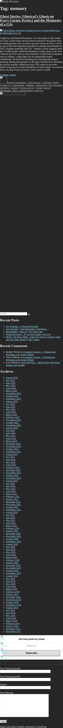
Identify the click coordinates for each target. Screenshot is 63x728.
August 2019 (12, 576)
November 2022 (13, 473)
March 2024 (11, 441)
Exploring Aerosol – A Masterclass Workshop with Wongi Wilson (31, 353)
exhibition (4, 88)
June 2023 (10, 459)
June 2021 (10, 518)
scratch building (26, 90)
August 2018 (12, 607)
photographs (5, 90)
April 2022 (11, 491)
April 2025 (11, 412)
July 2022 (10, 483)
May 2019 (10, 584)
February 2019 (12, 592)
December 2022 (13, 470)
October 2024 (12, 422)
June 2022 (10, 486)
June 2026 (10, 383)
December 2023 (13, 443)
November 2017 (13, 631)
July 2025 (10, 404)
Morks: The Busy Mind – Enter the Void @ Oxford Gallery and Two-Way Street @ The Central (33, 338)
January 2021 (12, 531)
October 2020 (12, 539)
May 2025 (10, 409)
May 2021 (10, 520)
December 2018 (13, 597)
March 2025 (11, 414)
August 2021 (12, 512)
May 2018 (10, 615)
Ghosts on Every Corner (31, 88)
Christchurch (41, 85)
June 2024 (10, 433)
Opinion (16, 85)
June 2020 (10, 549)
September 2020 (13, 541)
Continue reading (8, 75)
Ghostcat (14, 88)
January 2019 (12, 594)
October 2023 (12, 449)
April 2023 (11, 465)
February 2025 (12, 417)
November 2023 (13, 446)
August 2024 (12, 428)
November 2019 (13, 568)
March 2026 (11, 391)
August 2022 (12, 481)
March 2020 (11, 557)
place (15, 90)
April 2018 (11, 618)
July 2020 (10, 547)
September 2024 (13, 425)
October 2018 (12, 602)
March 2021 (11, 525)
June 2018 (10, 613)
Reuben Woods (14, 82)
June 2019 (10, 581)
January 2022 (12, 499)
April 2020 (11, 555)
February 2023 (12, 467)
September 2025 (13, 399)
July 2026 (10, 380)
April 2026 (11, 388)
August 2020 (12, 544)
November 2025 (13, 393)
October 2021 (12, 507)
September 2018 (13, 605)
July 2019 (10, 578)
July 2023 (10, 457)
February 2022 (12, 496)
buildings (30, 85)
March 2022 (11, 494)
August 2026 (12, 377)
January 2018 (12, 626)
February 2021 (12, 528)
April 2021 (11, 523)
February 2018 (12, 623)
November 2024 (13, 420)
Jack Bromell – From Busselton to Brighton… (27, 329)
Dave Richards (55, 85)
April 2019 (11, 586)
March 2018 (11, 621)
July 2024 (10, 430)
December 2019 (13, 565)
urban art (38, 90)
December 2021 (13, 502)
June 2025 (10, 406)
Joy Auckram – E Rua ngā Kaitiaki (22, 326)
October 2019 (12, 570)
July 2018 (10, 610)
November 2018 (13, 599)
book (22, 85)
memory (47, 88)
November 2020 (13, 536)
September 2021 (13, 510)
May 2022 (10, 488)
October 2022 (12, 475)
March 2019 (11, 589)
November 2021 (13, 504)
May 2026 (10, 385)
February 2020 (12, 560)
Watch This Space (8, 726)
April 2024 (11, 438)
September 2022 (13, 478)
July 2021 (10, 515)
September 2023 (13, 451)
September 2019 (13, 573)
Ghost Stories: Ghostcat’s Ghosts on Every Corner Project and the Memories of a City (30, 20)
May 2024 (10, 436)
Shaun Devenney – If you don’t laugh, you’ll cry (28, 334)
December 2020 (13, 533)
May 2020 (10, 552)
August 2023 (12, 454)
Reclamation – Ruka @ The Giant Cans (24, 331)
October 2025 (12, 396)
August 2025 (12, 401)
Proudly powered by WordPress (32, 726)
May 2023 (10, 462)
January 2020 (12, 562)
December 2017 (13, 629)
